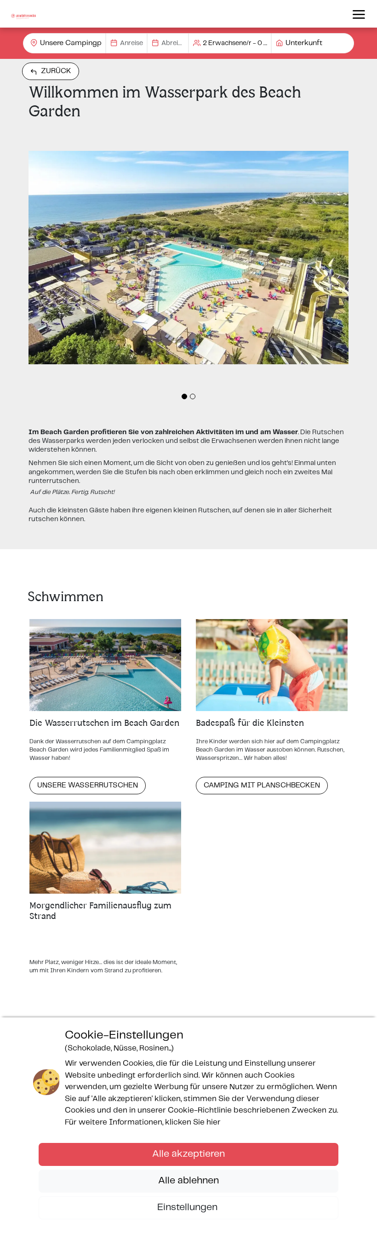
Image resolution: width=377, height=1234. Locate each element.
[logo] (23, 14)
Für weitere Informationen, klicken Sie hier (143, 1122)
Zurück (56, 71)
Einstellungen (188, 1207)
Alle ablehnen (188, 1180)
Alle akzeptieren (188, 1154)
